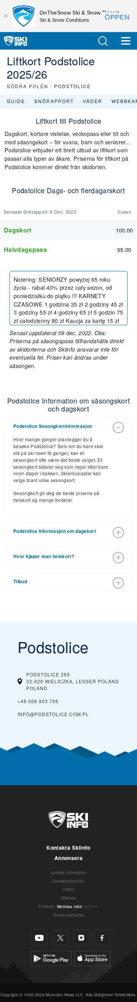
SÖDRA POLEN (27, 86)
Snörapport (54, 101)
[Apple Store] (92, 958)
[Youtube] (39, 937)
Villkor (68, 889)
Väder (92, 101)
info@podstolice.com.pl (53, 714)
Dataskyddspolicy (68, 881)
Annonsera (68, 858)
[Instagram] (81, 937)
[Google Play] (51, 958)
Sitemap (68, 897)
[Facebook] (102, 937)
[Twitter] (60, 937)
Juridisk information (68, 872)
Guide (16, 101)
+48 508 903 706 (38, 701)
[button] (102, 41)
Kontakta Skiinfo (68, 847)
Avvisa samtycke (68, 915)
